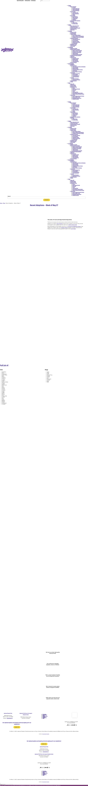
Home (1, 203)
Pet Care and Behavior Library (74, 226)
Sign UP (17, 727)
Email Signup (33, 0)
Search (9, 196)
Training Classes (27, 0)
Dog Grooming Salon (20, 0)
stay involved (59, 223)
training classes (64, 227)
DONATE (47, 200)
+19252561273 (9, 718)
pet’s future (73, 228)
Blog (4, 203)
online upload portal (72, 225)
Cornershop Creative (45, 734)
